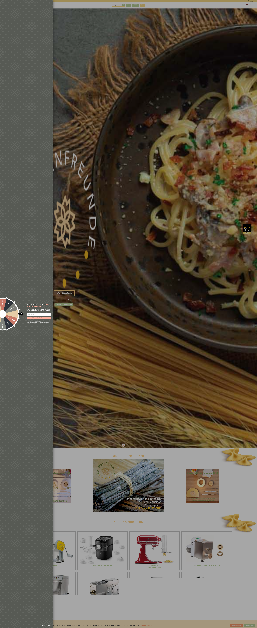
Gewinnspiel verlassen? (46, 625)
